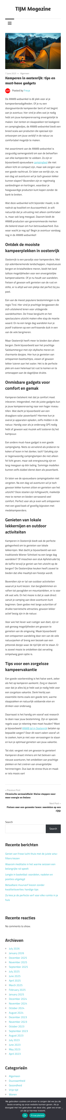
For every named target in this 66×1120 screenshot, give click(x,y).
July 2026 (14, 949)
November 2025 (18, 962)
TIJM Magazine (33, 8)
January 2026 (16, 953)
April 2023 (15, 1054)
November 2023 (18, 1022)
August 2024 (16, 1013)
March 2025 (16, 985)
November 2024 (18, 1003)
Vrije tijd (13, 1090)
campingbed (40, 162)
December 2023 (18, 1017)
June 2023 (15, 1045)
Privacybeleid (37, 1115)
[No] (62, 1108)
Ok (25, 1115)
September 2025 (18, 967)
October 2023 (16, 1026)
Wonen (13, 1094)
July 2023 (14, 1040)
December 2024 (18, 999)
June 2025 (15, 976)
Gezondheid (15, 1085)
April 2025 (15, 981)
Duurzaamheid (17, 1081)
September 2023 (18, 1031)
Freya (27, 90)
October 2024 (16, 1008)
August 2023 (16, 1036)
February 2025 (17, 990)
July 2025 (14, 971)
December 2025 (18, 958)
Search (9, 822)
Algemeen (24, 73)
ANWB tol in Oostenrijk (34, 728)
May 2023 (14, 1049)
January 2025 (16, 994)
